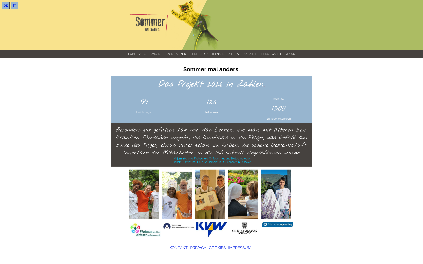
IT (14, 5)
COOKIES (217, 247)
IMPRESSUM (239, 247)
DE (5, 5)
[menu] (211, 54)
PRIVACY (198, 247)
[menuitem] (132, 54)
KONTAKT (178, 247)
